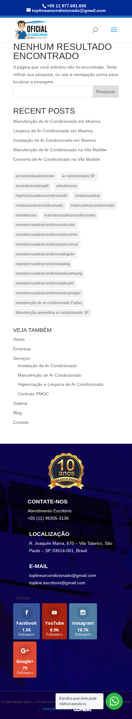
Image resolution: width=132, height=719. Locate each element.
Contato (21, 422)
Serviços (21, 358)
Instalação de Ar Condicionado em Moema (54, 140)
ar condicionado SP (78, 176)
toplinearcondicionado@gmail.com (62, 575)
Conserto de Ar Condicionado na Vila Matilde (56, 159)
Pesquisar (105, 91)
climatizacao (66, 186)
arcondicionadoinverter (35, 176)
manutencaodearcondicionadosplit (45, 283)
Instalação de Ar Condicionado (47, 365)
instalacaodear (87, 196)
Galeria (20, 403)
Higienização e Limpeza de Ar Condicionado (60, 384)
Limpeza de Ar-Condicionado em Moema (53, 130)
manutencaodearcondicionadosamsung (49, 273)
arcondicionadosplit (32, 186)
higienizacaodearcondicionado (42, 196)
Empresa (22, 348)
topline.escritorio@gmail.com (57, 582)
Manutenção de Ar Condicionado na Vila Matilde (60, 149)
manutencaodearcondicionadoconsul (47, 244)
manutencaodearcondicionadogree (45, 254)
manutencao (26, 215)
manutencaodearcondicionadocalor (45, 225)
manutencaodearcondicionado (69, 215)
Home (19, 339)
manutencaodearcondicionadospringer (48, 293)
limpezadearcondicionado (93, 205)
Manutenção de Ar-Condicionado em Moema (56, 121)
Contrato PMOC (33, 393)
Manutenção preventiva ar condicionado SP (52, 313)
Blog (17, 412)
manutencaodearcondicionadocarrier (47, 234)
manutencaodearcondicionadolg (43, 264)
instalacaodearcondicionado (39, 205)
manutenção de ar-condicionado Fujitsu (49, 303)
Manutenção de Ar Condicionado (49, 375)
